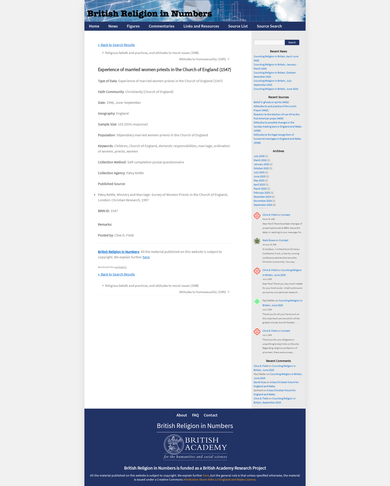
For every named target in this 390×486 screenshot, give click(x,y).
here (146, 257)
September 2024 (263, 204)
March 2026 (260, 160)
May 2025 (259, 180)
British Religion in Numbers (118, 251)
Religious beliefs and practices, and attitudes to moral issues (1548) (150, 52)
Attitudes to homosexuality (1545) (204, 58)
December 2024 (262, 196)
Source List (238, 26)
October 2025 (261, 168)
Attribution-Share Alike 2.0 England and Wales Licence (219, 479)
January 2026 (261, 164)
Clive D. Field (269, 214)
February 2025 (262, 192)
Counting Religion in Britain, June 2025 (276, 88)
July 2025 (259, 172)
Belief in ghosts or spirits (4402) (271, 102)
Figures (133, 26)
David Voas (260, 382)
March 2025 (260, 188)
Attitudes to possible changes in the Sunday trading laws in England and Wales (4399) (278, 126)
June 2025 (259, 176)
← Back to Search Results (116, 44)
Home (94, 26)
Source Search (269, 26)
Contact (285, 214)
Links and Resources (201, 26)
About (181, 415)
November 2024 (263, 200)
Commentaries (161, 26)
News (113, 26)
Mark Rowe (268, 240)
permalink (120, 267)
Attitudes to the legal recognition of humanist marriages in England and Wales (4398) (277, 138)
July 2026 (259, 156)
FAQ (195, 415)
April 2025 (259, 184)
